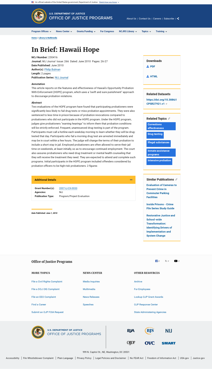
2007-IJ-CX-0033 (68, 188)
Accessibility (12, 358)
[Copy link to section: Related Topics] (168, 118)
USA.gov (184, 358)
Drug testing (155, 134)
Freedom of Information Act (161, 358)
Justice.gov (199, 358)
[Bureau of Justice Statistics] (150, 335)
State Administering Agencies (150, 312)
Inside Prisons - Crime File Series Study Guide (160, 206)
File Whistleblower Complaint (38, 358)
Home (34, 38)
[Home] (80, 16)
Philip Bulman (52, 69)
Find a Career (39, 304)
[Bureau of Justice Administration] (131, 333)
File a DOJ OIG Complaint (45, 289)
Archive (138, 281)
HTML (154, 76)
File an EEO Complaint (44, 296)
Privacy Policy (84, 358)
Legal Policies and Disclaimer (110, 358)
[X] (168, 263)
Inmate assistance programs (158, 152)
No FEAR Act (136, 358)
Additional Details (45, 179)
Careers (157, 18)
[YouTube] (177, 263)
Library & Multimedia (48, 38)
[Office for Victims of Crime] (150, 345)
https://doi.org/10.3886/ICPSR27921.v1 (162, 101)
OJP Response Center (146, 304)
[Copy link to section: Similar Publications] (175, 179)
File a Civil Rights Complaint (47, 281)
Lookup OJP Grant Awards (148, 296)
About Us (131, 18)
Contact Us (145, 18)
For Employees (142, 289)
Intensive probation (159, 160)
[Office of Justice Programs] (39, 16)
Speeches (88, 304)
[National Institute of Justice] (169, 333)
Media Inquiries (91, 281)
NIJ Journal (61, 77)
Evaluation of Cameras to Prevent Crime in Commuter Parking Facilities (162, 191)
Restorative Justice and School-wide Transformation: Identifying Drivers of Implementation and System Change (161, 225)
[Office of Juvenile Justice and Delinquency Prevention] (131, 345)
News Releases (91, 296)
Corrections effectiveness (156, 126)
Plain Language (65, 358)
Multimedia (89, 289)
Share (180, 21)
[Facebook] (158, 263)
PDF (152, 66)
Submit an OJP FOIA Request (47, 312)
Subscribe (169, 18)
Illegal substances (158, 142)
